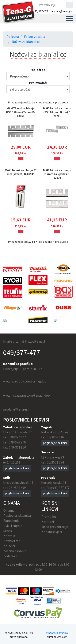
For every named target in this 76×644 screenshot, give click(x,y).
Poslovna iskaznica (17, 515)
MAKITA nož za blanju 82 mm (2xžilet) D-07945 (21, 172)
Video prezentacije (54, 527)
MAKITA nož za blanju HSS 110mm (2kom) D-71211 (57, 112)
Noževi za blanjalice (26, 41)
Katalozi (47, 521)
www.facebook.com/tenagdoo (24, 381)
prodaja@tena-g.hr (62, 11)
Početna (13, 36)
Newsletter (11, 541)
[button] (69, 18)
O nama (9, 510)
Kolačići (9, 546)
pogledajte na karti (17, 468)
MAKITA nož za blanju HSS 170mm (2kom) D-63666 (20, 112)
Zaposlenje (11, 520)
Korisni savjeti (51, 532)
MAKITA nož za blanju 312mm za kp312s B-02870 (57, 174)
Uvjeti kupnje (12, 525)
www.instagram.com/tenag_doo (26, 395)
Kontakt (9, 536)
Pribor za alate (35, 36)
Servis (7, 531)
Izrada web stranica (57, 633)
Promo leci (49, 516)
